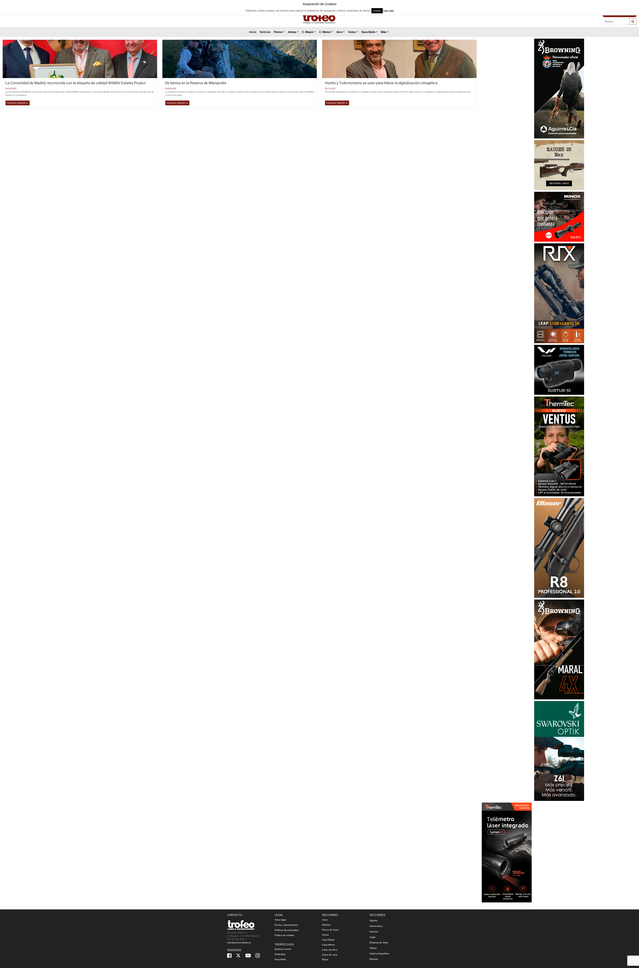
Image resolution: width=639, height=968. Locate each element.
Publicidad (280, 954)
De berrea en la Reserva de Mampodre (195, 83)
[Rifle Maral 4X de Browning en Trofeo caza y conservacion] (559, 649)
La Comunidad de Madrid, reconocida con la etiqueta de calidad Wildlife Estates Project (75, 83)
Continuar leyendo (16, 103)
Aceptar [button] (377, 10)
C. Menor (325, 32)
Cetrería (373, 931)
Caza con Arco (329, 949)
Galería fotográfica (379, 953)
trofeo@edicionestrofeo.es (239, 943)
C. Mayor (308, 32)
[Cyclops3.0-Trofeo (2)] (507, 852)
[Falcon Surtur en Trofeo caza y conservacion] (559, 369)
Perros (278, 32)
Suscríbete (368, 32)
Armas (292, 32)
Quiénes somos (283, 949)
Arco (339, 32)
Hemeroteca (375, 926)
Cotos (352, 32)
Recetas (373, 959)
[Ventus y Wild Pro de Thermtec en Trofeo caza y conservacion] (559, 446)
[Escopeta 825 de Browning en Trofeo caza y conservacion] (559, 88)
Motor (325, 959)
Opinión (373, 920)
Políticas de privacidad (286, 930)
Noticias (265, 32)
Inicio (252, 32)
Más (383, 32)
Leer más (388, 10)
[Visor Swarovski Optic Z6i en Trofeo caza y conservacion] (559, 751)
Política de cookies (284, 935)
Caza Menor (328, 944)
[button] (284, 32)
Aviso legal (280, 919)
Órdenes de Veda (378, 942)
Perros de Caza (330, 929)
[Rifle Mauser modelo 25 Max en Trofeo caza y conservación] (559, 165)
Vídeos (373, 948)
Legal (372, 937)
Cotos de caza (329, 954)
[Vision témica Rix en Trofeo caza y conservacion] (559, 293)
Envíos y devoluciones (286, 925)
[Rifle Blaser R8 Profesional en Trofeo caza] (559, 548)
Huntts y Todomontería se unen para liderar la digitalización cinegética (381, 83)
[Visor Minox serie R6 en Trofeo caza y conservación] (559, 216)
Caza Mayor (328, 939)
